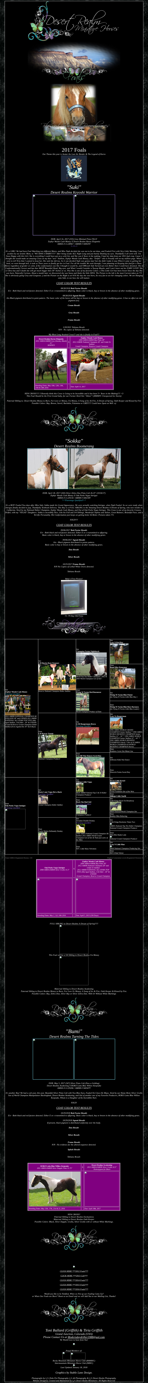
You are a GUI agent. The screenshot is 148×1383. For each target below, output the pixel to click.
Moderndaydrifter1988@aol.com (86, 1337)
